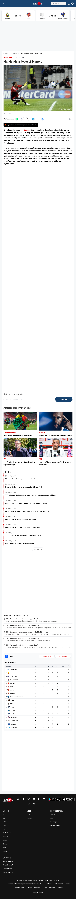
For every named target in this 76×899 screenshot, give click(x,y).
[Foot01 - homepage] (38, 3)
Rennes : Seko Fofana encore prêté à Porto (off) (23, 487)
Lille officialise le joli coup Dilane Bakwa (20, 519)
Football (68, 884)
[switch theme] (69, 3)
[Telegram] (33, 119)
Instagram (37, 887)
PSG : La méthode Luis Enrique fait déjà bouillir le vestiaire (27, 503)
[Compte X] (18, 799)
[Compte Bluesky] (28, 804)
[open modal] (72, 3)
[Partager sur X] (27, 119)
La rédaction (48, 884)
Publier (64, 399)
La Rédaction (12, 114)
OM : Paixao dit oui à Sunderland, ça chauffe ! (22, 527)
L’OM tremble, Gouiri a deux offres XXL (20, 544)
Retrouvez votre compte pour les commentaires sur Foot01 (25, 884)
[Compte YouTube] (44, 799)
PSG (40, 459)
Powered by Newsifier (38, 892)
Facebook (52, 887)
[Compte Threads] (34, 804)
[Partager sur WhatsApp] (17, 119)
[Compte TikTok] (39, 799)
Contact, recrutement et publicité (49, 880)
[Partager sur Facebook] (22, 119)
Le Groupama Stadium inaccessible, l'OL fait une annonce (27, 511)
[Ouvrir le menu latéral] (3, 3)
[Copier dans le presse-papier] (38, 119)
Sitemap (60, 887)
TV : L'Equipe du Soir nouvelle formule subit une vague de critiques (30, 495)
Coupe (27, 130)
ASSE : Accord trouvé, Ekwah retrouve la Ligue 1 (23, 536)
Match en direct (19, 887)
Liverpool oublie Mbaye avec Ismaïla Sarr (21, 479)
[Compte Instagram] (28, 799)
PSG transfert (59, 884)
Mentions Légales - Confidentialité (27, 880)
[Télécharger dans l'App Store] (68, 799)
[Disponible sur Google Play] (54, 799)
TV (5, 459)
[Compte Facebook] (23, 799)
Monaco (8, 58)
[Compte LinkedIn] (34, 799)
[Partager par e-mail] (43, 119)
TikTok (45, 887)
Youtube (29, 887)
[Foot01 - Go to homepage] (8, 801)
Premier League (10, 432)
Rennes (42, 432)
